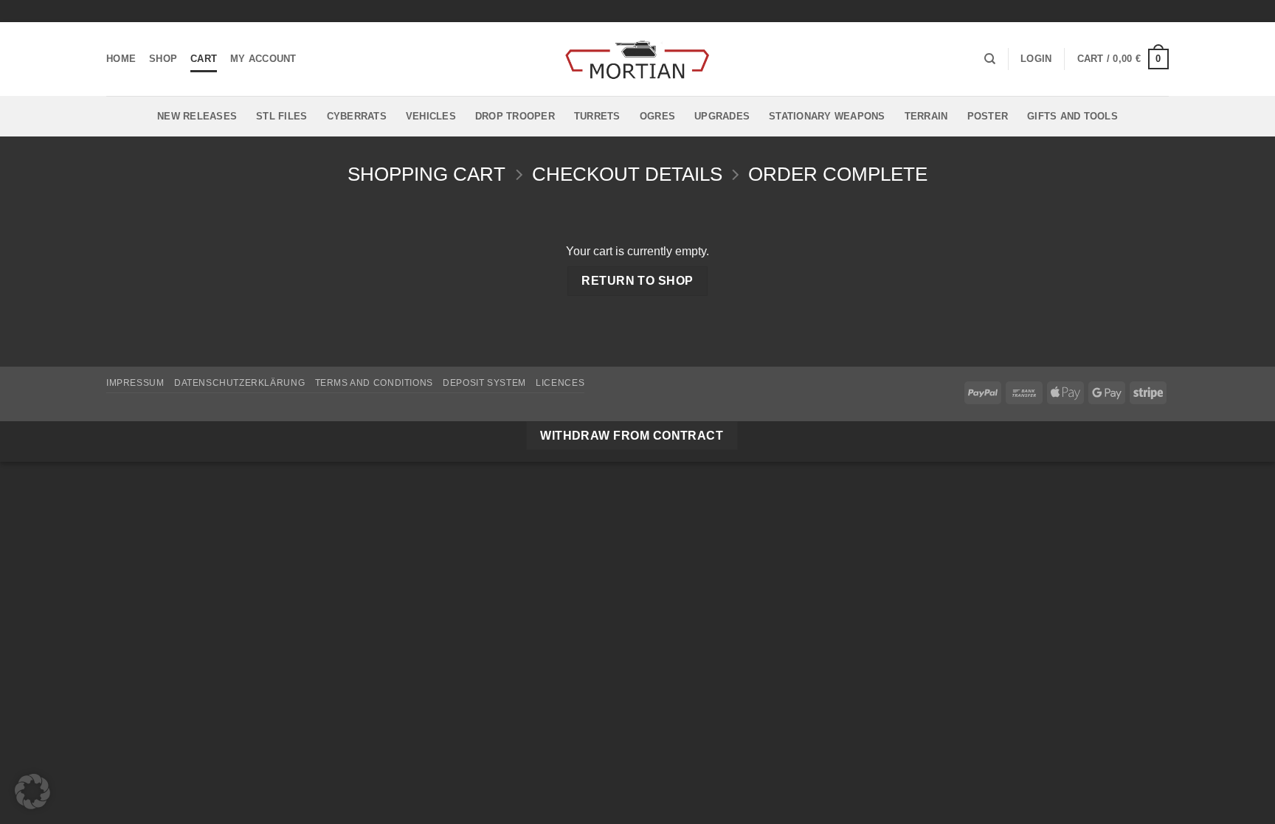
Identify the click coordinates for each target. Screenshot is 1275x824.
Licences (560, 383)
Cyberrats (357, 116)
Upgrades (722, 116)
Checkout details (627, 174)
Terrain (926, 116)
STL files (281, 116)
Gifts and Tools (1072, 116)
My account (263, 58)
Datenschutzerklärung (239, 383)
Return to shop (637, 280)
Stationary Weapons (827, 116)
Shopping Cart (426, 174)
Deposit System (484, 383)
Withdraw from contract (631, 435)
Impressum (135, 383)
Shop (163, 58)
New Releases (197, 116)
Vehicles (431, 116)
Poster (988, 116)
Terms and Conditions (374, 383)
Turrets (597, 116)
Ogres (657, 116)
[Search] (989, 59)
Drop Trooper (515, 116)
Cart (203, 58)
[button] (1035, 59)
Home (121, 58)
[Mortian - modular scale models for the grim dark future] (637, 59)
